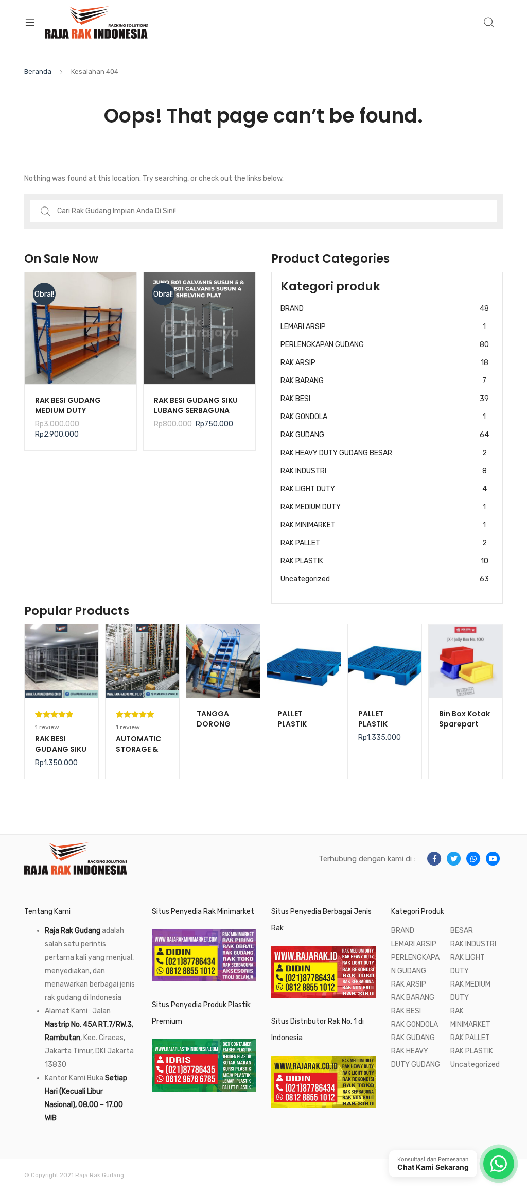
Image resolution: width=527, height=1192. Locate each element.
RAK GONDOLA (383, 416)
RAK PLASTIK (384, 561)
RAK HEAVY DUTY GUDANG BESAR (383, 452)
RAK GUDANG (384, 434)
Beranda (37, 71)
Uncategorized (384, 579)
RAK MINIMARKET (383, 525)
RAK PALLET (383, 543)
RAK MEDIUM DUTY (383, 507)
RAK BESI (384, 398)
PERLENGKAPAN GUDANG (384, 344)
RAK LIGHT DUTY (383, 489)
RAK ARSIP (384, 362)
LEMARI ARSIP (383, 326)
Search (489, 23)
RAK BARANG (383, 380)
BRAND (384, 308)
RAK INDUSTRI (383, 471)
